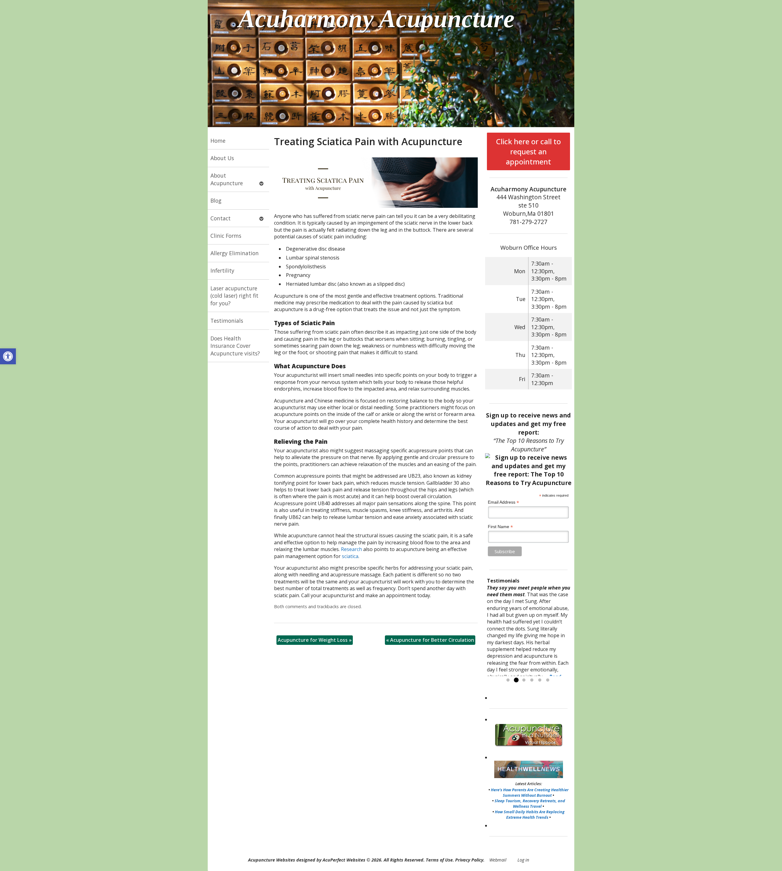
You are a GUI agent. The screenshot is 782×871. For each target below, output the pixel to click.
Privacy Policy (469, 860)
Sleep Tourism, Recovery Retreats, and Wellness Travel (530, 803)
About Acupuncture (226, 179)
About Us (222, 158)
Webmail (497, 860)
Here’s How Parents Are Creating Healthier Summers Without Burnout (529, 792)
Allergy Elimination (234, 253)
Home (217, 140)
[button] (8, 356)
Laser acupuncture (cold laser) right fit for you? (234, 296)
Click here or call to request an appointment (528, 151)
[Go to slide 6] (548, 680)
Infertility (222, 270)
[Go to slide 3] (524, 680)
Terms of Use (439, 860)
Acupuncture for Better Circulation (430, 640)
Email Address (503, 502)
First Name (500, 527)
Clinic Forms (225, 235)
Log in (523, 860)
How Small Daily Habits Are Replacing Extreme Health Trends (530, 814)
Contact (220, 218)
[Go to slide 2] (516, 680)
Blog (215, 200)
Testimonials (226, 320)
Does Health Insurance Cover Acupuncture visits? (235, 346)
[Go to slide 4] (532, 680)
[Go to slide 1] (508, 680)
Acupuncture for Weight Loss (315, 640)
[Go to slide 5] (540, 680)
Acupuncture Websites (271, 860)
